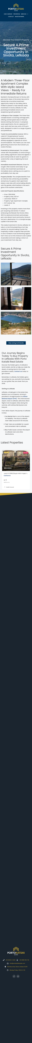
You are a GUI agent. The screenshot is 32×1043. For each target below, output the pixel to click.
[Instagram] (18, 976)
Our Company (8, 14)
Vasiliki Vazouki (10, 487)
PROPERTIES (16, 14)
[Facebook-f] (14, 976)
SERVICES (23, 14)
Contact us (18, 371)
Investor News (19, 16)
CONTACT (11, 16)
